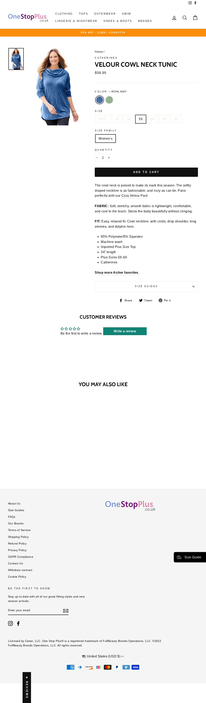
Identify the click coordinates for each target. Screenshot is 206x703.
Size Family (106, 130)
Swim (126, 13)
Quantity (104, 149)
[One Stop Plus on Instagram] (10, 623)
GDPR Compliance (20, 556)
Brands (145, 21)
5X (164, 119)
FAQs (11, 516)
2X (129, 119)
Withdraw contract (20, 570)
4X (152, 119)
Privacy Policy (17, 550)
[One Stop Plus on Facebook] (18, 623)
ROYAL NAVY (100, 100)
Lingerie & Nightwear (76, 21)
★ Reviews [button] (26, 687)
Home (99, 51)
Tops (83, 13)
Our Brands (16, 523)
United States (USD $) (103, 656)
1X (117, 119)
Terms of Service (19, 530)
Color (111, 91)
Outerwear (105, 13)
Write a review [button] (125, 331)
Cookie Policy (17, 576)
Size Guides (146, 286)
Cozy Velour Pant (134, 195)
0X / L (103, 119)
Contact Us (15, 563)
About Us (14, 503)
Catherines (106, 57)
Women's (105, 138)
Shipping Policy (18, 536)
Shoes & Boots (117, 21)
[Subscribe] (65, 610)
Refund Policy (17, 543)
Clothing (64, 13)
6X (176, 119)
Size (99, 111)
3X (141, 119)
